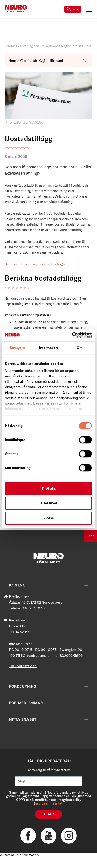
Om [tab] (79, 348)
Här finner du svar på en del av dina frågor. (35, 264)
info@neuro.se (20, 644)
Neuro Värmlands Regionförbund (59, 46)
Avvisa (48, 518)
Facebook (28, 836)
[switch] (85, 439)
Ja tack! (48, 814)
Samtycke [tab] (17, 348)
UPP (91, 536)
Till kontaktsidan (23, 666)
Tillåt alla (48, 488)
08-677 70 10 (34, 608)
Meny (89, 9)
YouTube (48, 836)
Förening (11, 46)
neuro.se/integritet (48, 803)
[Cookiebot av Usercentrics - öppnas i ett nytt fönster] (72, 335)
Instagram (69, 836)
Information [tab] (48, 348)
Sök (75, 9)
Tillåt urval (48, 503)
